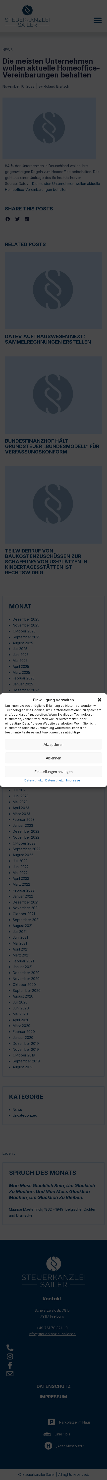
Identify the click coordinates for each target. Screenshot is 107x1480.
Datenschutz (33, 780)
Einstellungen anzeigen (53, 771)
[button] (99, 699)
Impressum (74, 780)
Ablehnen (53, 758)
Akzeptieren (53, 744)
